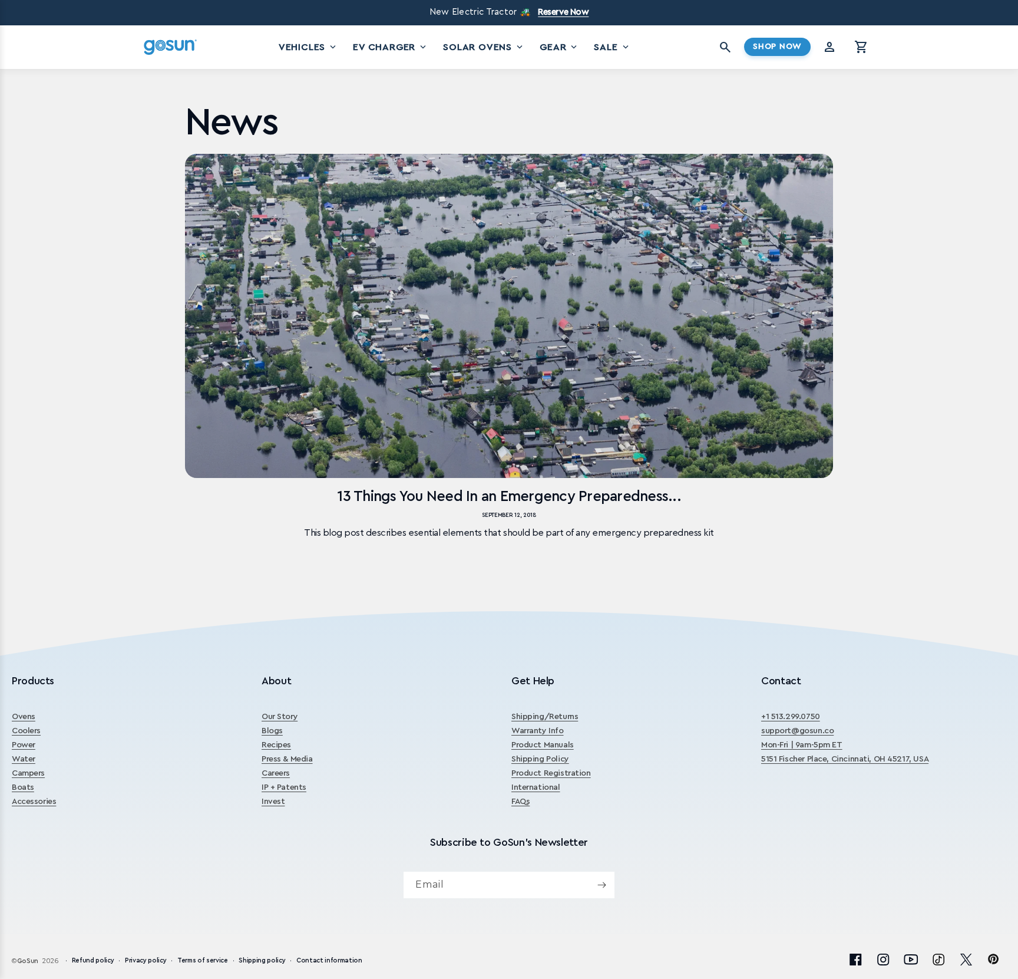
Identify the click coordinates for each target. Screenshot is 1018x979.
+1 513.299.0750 (790, 717)
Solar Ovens (484, 47)
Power (23, 745)
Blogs (272, 731)
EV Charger (390, 47)
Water (23, 759)
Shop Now (777, 46)
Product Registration (551, 773)
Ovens (23, 717)
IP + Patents (284, 787)
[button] (861, 47)
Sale (612, 47)
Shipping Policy (540, 759)
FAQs (520, 801)
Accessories (34, 801)
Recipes (276, 745)
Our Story (280, 717)
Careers (276, 773)
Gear (559, 47)
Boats (23, 787)
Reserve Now (563, 12)
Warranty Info (537, 731)
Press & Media (287, 759)
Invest (273, 801)
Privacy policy (145, 960)
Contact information (329, 960)
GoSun (27, 961)
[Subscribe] (601, 885)
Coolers (26, 731)
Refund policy (93, 960)
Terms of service (202, 960)
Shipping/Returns (544, 717)
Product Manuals (542, 745)
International (535, 787)
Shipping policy (262, 960)
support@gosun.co (797, 731)
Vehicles (308, 47)
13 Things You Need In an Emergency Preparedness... (509, 496)
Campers (28, 773)
